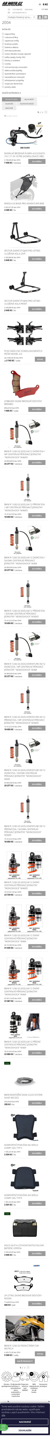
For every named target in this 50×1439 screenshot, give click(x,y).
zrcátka (7, 64)
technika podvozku (12, 51)
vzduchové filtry (11, 37)
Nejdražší (9, 104)
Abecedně (9, 108)
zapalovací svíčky (11, 41)
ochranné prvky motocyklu (16, 67)
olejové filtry (10, 34)
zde (3, 1415)
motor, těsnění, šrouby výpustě (17, 54)
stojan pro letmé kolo (13, 84)
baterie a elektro (11, 47)
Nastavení (25, 1421)
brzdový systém (11, 44)
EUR (46, 9)
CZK (42, 9)
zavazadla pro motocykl (14, 77)
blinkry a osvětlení (12, 60)
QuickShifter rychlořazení (15, 74)
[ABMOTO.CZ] (12, 3)
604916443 (28, 9)
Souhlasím (25, 1430)
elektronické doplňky (13, 70)
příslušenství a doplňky (14, 80)
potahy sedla (10, 87)
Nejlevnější (29, 99)
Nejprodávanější (27, 104)
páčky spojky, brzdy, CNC (15, 57)
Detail (40, 359)
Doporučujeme (11, 99)
